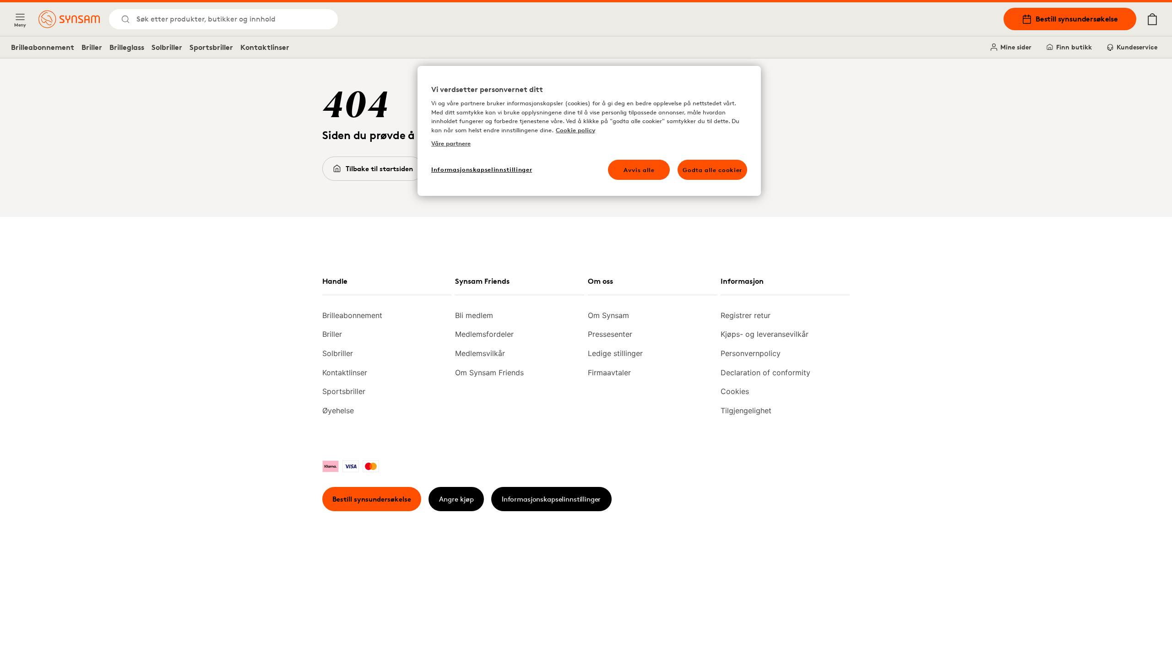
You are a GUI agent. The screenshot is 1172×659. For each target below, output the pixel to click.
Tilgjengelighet (746, 410)
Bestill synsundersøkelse (1077, 18)
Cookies (735, 391)
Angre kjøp (456, 499)
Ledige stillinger (615, 353)
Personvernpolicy (751, 353)
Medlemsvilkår (480, 353)
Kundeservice (1137, 47)
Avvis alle (639, 169)
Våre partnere (451, 143)
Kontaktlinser (264, 47)
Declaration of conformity (765, 372)
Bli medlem (474, 315)
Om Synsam (608, 315)
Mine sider (1015, 47)
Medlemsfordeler (484, 334)
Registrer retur (745, 315)
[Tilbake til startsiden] (69, 19)
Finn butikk (1074, 47)
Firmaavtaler (609, 372)
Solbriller (167, 47)
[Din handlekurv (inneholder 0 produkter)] (1152, 19)
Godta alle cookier (712, 169)
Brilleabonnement (42, 47)
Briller (91, 47)
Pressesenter (610, 334)
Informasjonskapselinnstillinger (551, 499)
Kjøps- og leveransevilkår (764, 334)
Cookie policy (575, 130)
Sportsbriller (211, 47)
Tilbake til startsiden (379, 168)
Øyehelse (338, 410)
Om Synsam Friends (489, 372)
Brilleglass (126, 47)
